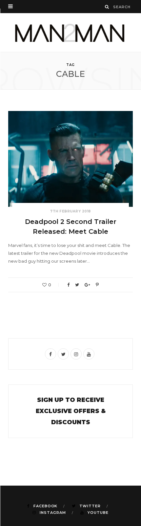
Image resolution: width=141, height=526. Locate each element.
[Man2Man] (70, 32)
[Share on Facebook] (68, 285)
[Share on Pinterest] (97, 285)
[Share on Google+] (87, 285)
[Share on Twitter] (77, 285)
